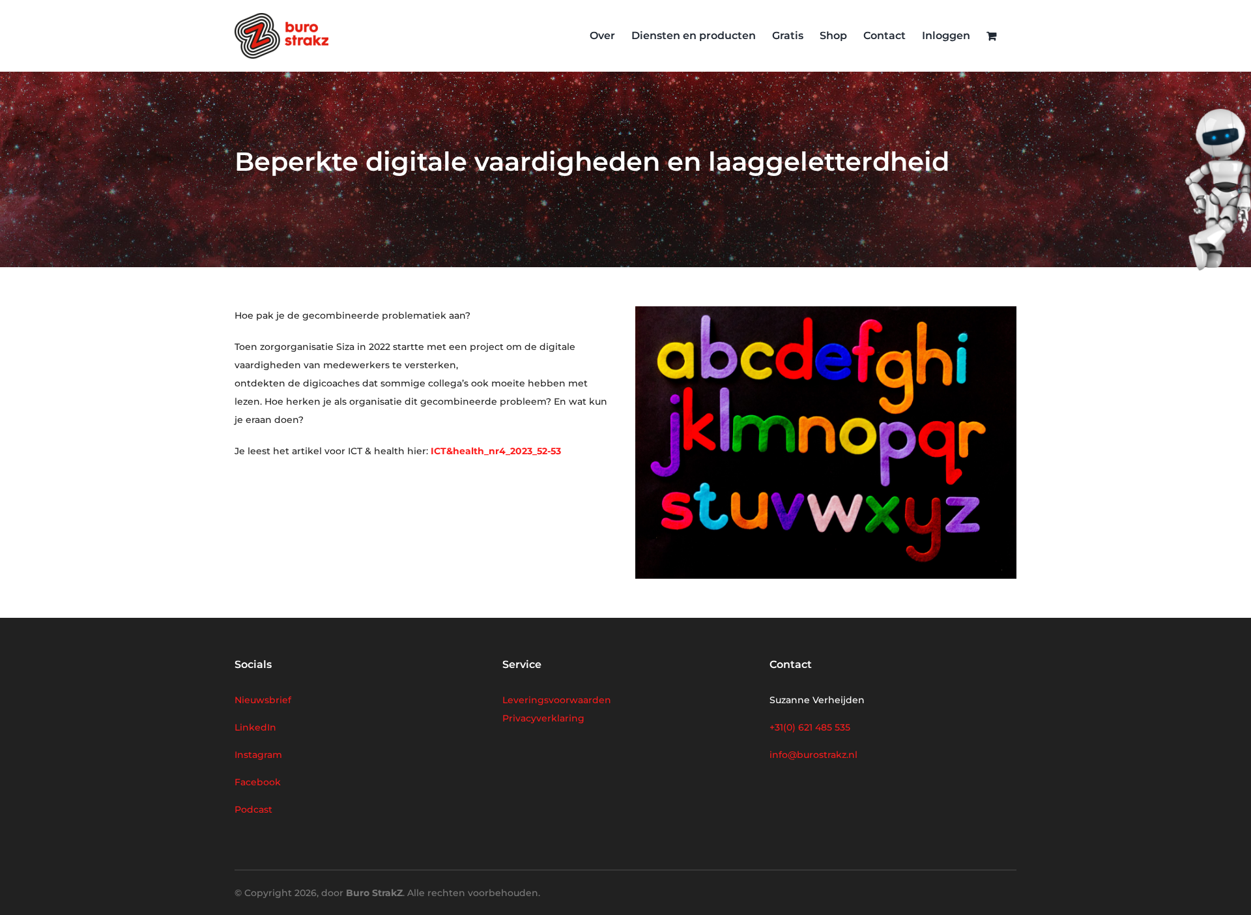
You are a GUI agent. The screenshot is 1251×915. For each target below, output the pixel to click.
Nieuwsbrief (263, 700)
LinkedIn (255, 727)
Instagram (258, 755)
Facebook (258, 782)
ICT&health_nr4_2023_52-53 (496, 451)
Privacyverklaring (543, 718)
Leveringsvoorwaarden (556, 700)
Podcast (253, 809)
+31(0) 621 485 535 (809, 727)
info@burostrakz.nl (813, 755)
